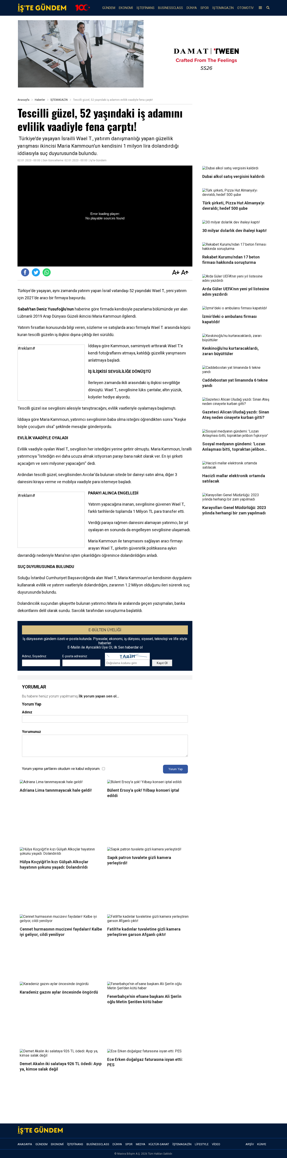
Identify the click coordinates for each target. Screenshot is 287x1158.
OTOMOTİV (245, 8)
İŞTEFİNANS (145, 8)
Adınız (27, 712)
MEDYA (140, 1144)
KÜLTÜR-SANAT (159, 1144)
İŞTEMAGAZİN (223, 8)
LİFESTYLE (202, 1144)
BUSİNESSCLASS (170, 8)
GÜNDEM (108, 8)
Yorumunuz (31, 732)
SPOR (204, 8)
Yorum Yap (175, 769)
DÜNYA (192, 8)
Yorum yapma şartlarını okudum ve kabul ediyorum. (61, 769)
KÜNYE (261, 1144)
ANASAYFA (24, 1144)
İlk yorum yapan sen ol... (99, 696)
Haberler (40, 99)
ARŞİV (250, 1144)
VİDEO (216, 1144)
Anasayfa (23, 99)
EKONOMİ (126, 8)
